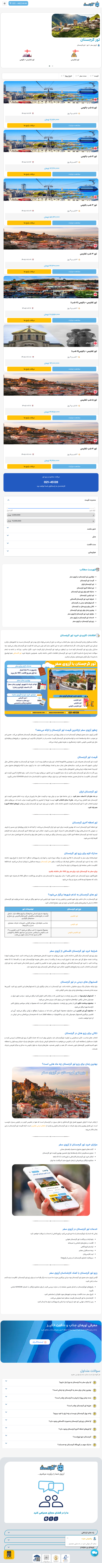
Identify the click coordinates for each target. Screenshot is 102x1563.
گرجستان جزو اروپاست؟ (82, 1436)
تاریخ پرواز (66, 76)
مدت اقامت (91, 544)
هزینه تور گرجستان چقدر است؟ (79, 1405)
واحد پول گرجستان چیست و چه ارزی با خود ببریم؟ (72, 1413)
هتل (94, 536)
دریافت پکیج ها (29, 125)
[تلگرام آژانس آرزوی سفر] (46, 1518)
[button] (52, 66)
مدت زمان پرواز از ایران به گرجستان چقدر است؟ (73, 1397)
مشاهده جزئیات (74, 125)
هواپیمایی (92, 552)
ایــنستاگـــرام (38, 1342)
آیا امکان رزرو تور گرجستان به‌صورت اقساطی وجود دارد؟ (70, 1421)
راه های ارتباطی (87, 1532)
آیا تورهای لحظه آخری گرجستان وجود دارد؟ (75, 1429)
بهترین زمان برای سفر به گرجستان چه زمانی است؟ (72, 1390)
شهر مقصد (91, 529)
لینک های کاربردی (87, 1540)
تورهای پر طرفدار (87, 1547)
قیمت (94, 76)
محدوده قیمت (90, 500)
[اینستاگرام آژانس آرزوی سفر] (51, 1518)
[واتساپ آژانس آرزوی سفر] (56, 1518)
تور (88, 45)
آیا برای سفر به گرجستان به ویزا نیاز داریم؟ (75, 1382)
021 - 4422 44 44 (19, 3)
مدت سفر (80, 76)
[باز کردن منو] (4, 3)
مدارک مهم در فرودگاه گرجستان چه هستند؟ (74, 1444)
